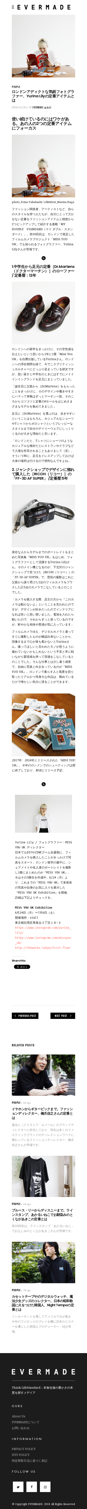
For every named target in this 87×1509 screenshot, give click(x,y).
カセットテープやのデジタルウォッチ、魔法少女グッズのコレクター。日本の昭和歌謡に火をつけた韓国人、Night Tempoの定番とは (43, 1303)
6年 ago (27, 1102)
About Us (18, 1416)
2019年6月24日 (20, 107)
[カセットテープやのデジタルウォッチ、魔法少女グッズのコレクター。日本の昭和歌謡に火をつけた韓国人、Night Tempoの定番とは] (43, 1262)
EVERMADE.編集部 (42, 107)
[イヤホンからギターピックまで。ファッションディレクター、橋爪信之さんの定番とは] (43, 1075)
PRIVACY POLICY (24, 1449)
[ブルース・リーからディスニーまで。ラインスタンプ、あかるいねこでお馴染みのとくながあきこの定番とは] (43, 1176)
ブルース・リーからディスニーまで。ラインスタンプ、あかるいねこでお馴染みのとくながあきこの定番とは (42, 1214)
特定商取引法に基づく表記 (29, 1461)
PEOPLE (16, 87)
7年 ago (27, 1290)
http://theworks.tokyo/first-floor (43, 947)
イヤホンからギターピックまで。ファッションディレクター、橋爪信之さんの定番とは (42, 1113)
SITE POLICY (21, 1455)
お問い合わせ (21, 1428)
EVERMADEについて (25, 1422)
